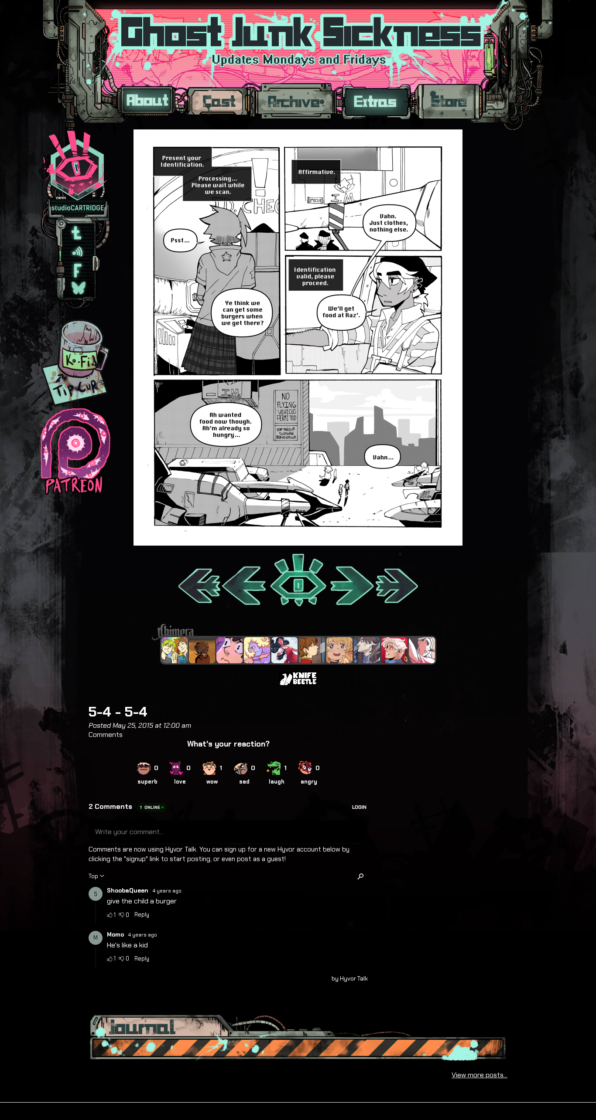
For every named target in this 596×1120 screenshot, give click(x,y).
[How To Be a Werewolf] (284, 650)
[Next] (351, 581)
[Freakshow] (312, 650)
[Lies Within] (394, 650)
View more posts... (479, 1074)
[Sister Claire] (257, 650)
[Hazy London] (174, 650)
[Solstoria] (339, 650)
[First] (199, 581)
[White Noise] (202, 650)
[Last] (397, 581)
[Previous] (244, 581)
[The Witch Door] (367, 650)
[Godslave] (422, 650)
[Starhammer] (229, 650)
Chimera (293, 632)
